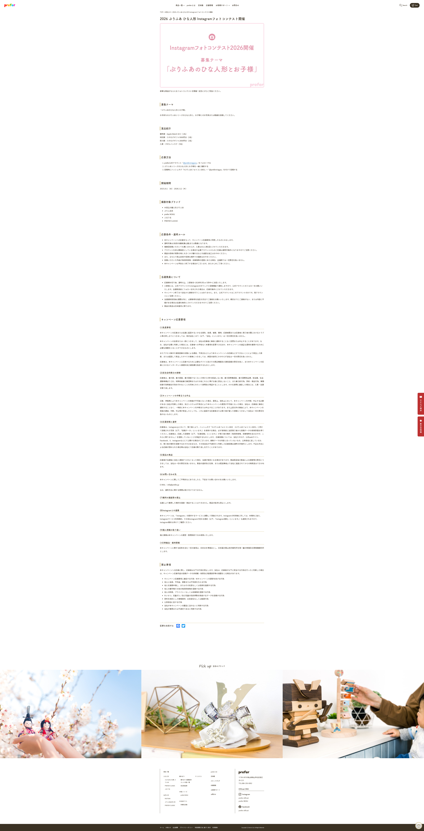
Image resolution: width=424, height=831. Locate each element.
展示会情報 (421, 428)
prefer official (244, 798)
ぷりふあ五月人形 (170, 802)
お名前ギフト (183, 801)
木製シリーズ (183, 792)
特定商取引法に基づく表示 (203, 827)
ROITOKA (167, 798)
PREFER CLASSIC (170, 786)
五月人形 (166, 795)
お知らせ (168, 12)
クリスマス (198, 776)
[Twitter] (183, 626)
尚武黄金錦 (184, 786)
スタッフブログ (215, 781)
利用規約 (215, 827)
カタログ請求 (421, 405)
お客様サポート (215, 790)
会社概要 (175, 827)
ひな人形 (166, 776)
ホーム (162, 827)
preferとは (191, 5)
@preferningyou (190, 163)
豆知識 (200, 5)
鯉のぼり (182, 776)
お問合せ (235, 5)
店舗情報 (209, 5)
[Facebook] (178, 626)
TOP (161, 12)
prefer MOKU (184, 795)
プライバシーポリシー (186, 827)
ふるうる (167, 789)
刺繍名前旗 (184, 804)
